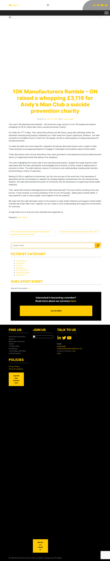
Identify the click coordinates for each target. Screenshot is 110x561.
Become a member (40, 546)
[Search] (98, 245)
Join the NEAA (56, 311)
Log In (15, 5)
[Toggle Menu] (106, 13)
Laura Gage (68, 119)
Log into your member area (16, 379)
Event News (20, 268)
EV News (19, 266)
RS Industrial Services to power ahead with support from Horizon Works (29, 233)
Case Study (20, 263)
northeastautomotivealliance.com (69, 349)
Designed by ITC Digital (53, 558)
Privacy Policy (14, 366)
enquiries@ (61, 346)
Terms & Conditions (16, 369)
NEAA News (22, 217)
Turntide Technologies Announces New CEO (78, 232)
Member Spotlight (22, 273)
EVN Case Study (22, 270)
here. (29, 288)
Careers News (21, 261)
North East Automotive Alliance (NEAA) (29, 558)
